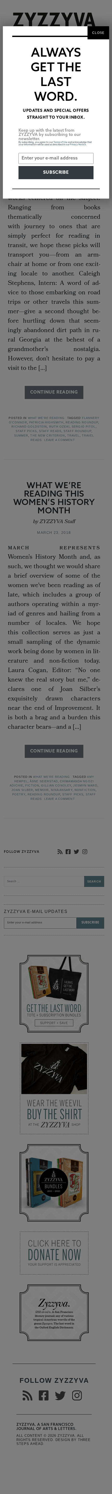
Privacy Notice (78, 144)
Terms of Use (60, 142)
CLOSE (98, 33)
